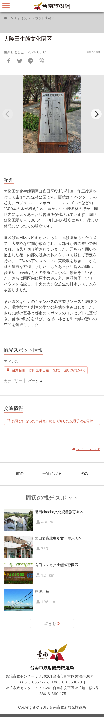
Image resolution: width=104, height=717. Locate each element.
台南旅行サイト (52, 6)
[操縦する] (6, 5)
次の (84, 473)
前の (20, 473)
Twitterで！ (19, 61)
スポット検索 (41, 18)
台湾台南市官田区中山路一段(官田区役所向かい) (48, 370)
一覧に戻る (52, 473)
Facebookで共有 (9, 61)
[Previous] (7, 114)
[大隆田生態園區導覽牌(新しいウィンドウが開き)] (52, 114)
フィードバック (41, 61)
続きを (50, 623)
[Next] (96, 114)
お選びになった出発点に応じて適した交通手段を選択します (56, 420)
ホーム (8, 18)
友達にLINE (30, 61)
